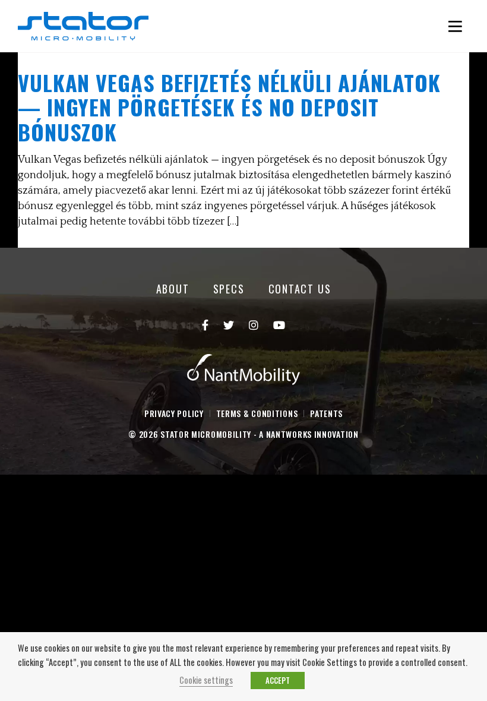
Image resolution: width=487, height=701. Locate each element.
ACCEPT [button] (277, 680)
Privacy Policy (174, 413)
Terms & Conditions (257, 413)
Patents (326, 413)
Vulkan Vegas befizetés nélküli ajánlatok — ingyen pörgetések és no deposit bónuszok (229, 107)
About (172, 288)
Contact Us (299, 288)
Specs (229, 288)
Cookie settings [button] (206, 680)
